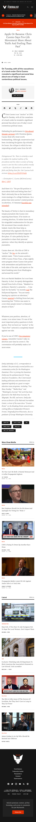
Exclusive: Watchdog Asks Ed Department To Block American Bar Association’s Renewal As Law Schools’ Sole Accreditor (17, 664)
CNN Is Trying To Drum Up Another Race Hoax (16, 546)
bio (13, 253)
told (27, 290)
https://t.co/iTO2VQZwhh (17, 173)
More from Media (9, 442)
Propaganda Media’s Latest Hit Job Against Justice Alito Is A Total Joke (16, 582)
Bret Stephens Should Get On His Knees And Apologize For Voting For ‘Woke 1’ (17, 509)
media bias (6, 426)
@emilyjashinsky (21, 91)
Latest (4, 597)
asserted (11, 298)
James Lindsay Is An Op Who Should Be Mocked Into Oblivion (15, 737)
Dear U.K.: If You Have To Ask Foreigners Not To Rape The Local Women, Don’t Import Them (18, 628)
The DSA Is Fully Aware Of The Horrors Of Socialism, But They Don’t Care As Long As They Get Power (16, 701)
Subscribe (18, 812)
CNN (26, 422)
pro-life (17, 426)
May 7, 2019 (6, 181)
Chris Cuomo (17, 422)
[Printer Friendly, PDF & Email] (31, 108)
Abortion (5, 422)
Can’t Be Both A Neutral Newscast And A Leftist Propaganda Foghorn (18, 473)
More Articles (18, 95)
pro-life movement (8, 430)
